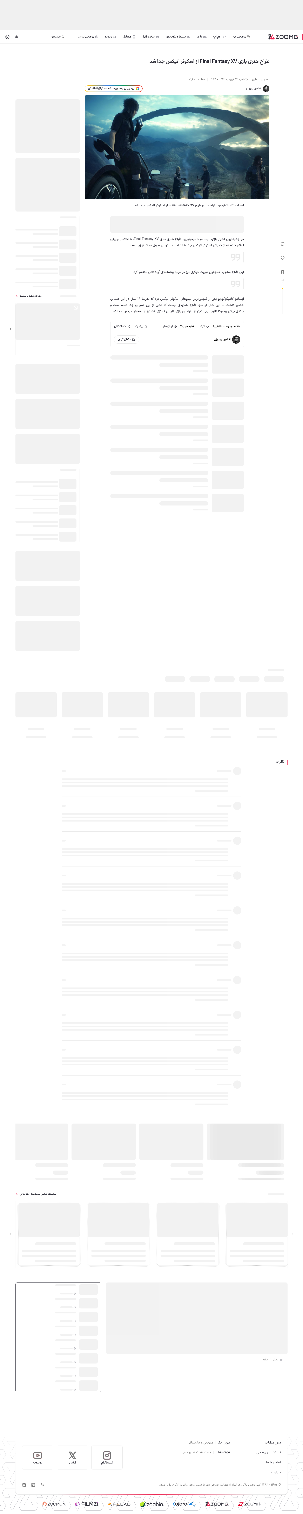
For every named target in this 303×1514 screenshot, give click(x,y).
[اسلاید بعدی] (10, 329)
